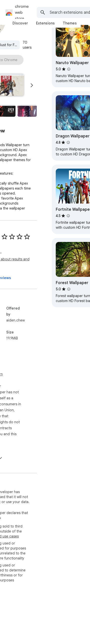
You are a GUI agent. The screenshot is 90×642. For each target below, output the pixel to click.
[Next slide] (32, 85)
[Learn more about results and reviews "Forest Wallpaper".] (69, 289)
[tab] (20, 23)
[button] (27, 111)
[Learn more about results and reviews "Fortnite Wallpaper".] (68, 216)
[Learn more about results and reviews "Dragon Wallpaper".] (68, 142)
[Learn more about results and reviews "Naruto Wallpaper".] (69, 69)
